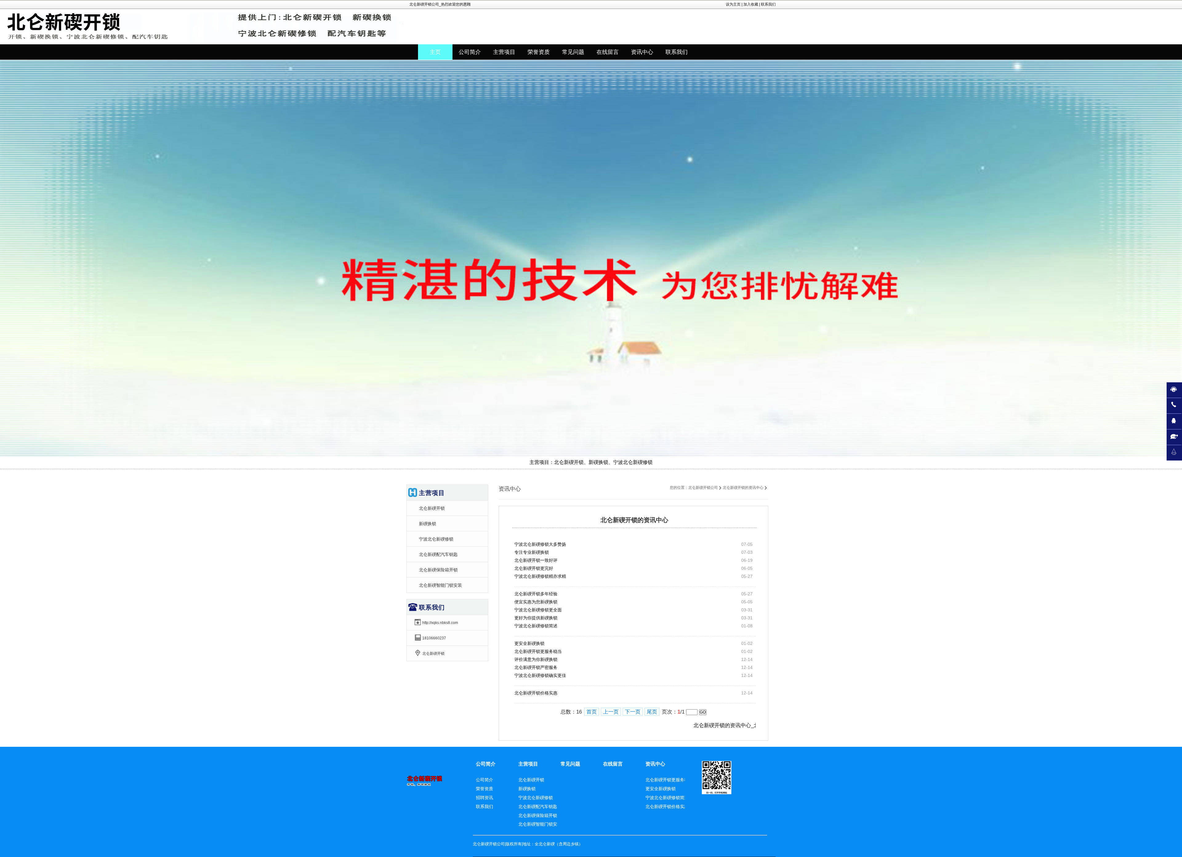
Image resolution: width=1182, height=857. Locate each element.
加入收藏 (750, 4)
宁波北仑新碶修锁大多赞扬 (540, 544)
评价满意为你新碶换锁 (535, 659)
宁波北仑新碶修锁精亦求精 (540, 576)
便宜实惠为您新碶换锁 (535, 601)
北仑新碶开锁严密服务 (535, 667)
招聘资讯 (484, 797)
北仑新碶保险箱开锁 (438, 569)
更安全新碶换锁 (529, 643)
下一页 (633, 712)
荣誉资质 (484, 788)
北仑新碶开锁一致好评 (535, 560)
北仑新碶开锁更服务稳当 (538, 651)
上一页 (611, 712)
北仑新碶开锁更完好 (533, 568)
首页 (591, 712)
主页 (435, 52)
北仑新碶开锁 (432, 508)
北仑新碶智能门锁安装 (440, 585)
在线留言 (613, 763)
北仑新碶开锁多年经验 (535, 593)
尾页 (652, 712)
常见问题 (570, 763)
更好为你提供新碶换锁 (535, 617)
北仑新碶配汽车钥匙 (438, 554)
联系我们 (768, 4)
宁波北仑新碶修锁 (436, 539)
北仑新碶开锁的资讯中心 (743, 487)
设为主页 (733, 4)
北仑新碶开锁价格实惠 (535, 692)
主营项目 (528, 763)
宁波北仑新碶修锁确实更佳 (540, 675)
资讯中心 (655, 763)
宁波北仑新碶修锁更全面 (538, 609)
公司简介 (486, 763)
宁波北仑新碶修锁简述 (535, 625)
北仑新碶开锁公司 (703, 487)
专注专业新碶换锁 (531, 552)
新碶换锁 (427, 523)
